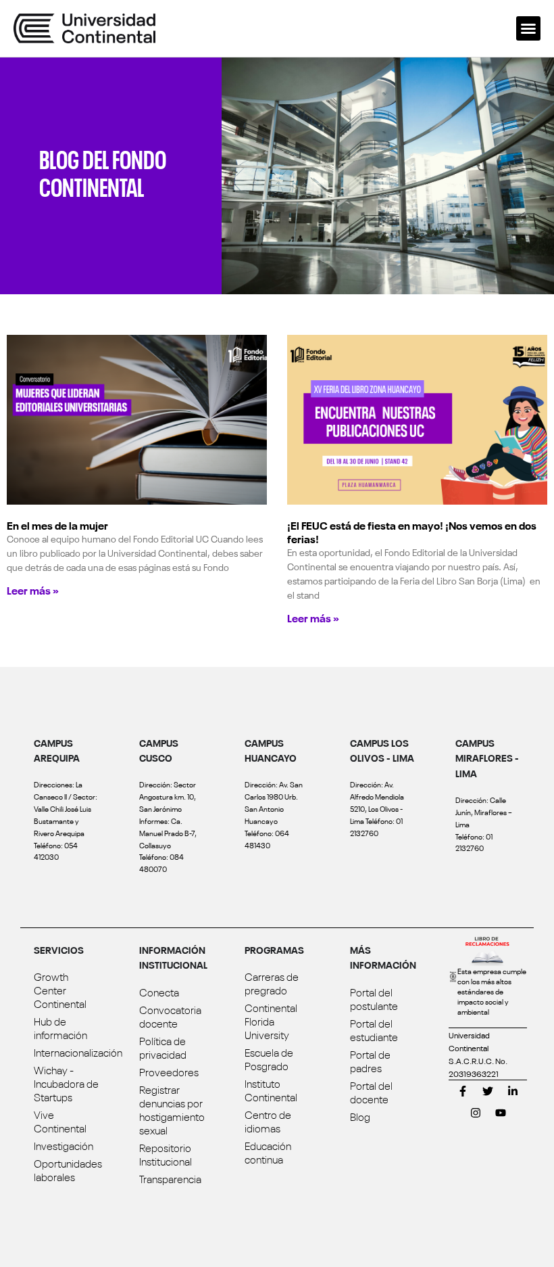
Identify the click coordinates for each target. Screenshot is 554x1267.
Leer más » (33, 589)
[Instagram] (475, 1113)
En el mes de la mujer (57, 524)
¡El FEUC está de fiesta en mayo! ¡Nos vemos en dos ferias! (411, 531)
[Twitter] (488, 1091)
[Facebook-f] (463, 1091)
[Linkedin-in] (513, 1091)
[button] (528, 28)
